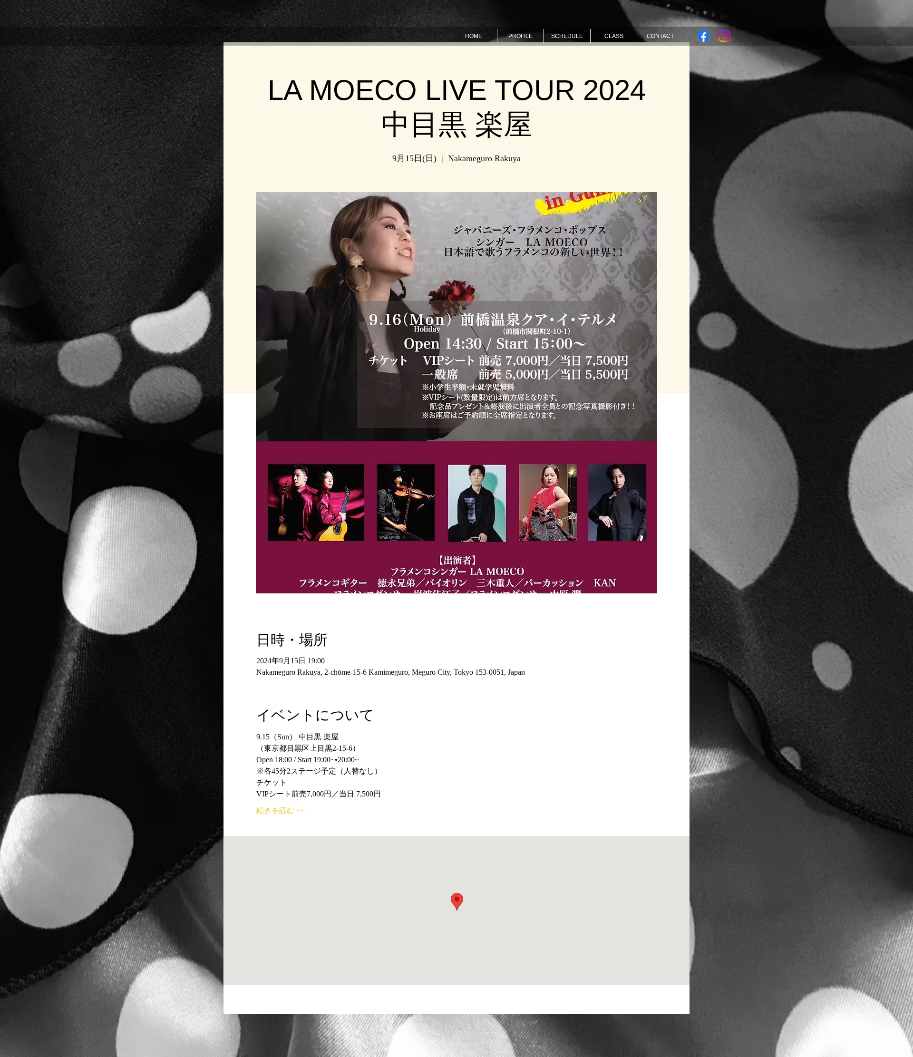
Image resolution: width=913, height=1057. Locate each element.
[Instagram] (724, 36)
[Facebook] (703, 36)
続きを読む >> (280, 810)
